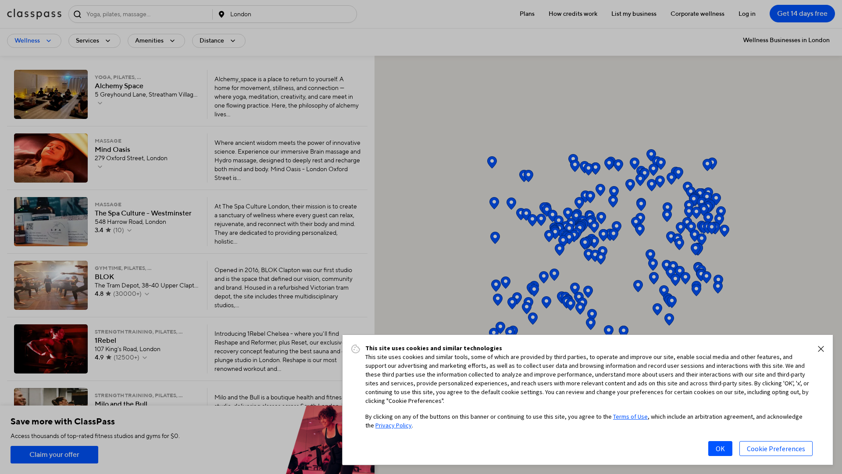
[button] (821, 349)
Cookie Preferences (776, 448)
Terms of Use (630, 416)
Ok (720, 448)
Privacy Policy (393, 425)
